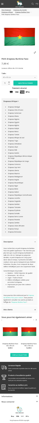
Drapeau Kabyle (13, 128)
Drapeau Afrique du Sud (16, 138)
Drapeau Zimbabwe (15, 144)
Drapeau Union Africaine (16, 226)
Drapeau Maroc (13, 131)
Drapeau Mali (12, 150)
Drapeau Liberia (13, 170)
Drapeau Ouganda (14, 201)
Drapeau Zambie (13, 223)
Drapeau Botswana (14, 232)
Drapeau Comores (14, 164)
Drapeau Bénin (13, 189)
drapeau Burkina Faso (19, 302)
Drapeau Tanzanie (14, 207)
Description (8, 242)
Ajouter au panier (25, 83)
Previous (33, 319)
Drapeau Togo (13, 141)
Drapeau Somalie (14, 213)
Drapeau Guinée (13, 153)
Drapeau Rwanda (14, 220)
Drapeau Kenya (13, 229)
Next (36, 319)
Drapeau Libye (13, 147)
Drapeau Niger (13, 186)
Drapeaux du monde (20, 10)
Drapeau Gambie (14, 204)
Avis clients (8, 309)
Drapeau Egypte (13, 122)
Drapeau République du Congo (18, 161)
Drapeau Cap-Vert (14, 167)
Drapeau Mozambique (15, 183)
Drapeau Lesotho (14, 198)
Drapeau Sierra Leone (15, 216)
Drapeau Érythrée (14, 210)
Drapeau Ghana (13, 116)
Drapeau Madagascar (15, 177)
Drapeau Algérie (13, 125)
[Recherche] (33, 4)
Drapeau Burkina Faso (22, 12)
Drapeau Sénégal (14, 107)
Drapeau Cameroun (14, 113)
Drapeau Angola (13, 180)
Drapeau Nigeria (13, 119)
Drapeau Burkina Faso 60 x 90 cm (10, 345)
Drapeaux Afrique (7, 12)
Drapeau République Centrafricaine (20, 195)
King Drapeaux (6, 10)
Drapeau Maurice (14, 173)
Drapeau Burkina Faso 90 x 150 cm (29, 345)
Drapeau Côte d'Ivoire (15, 110)
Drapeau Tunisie (13, 134)
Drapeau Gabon (13, 192)
